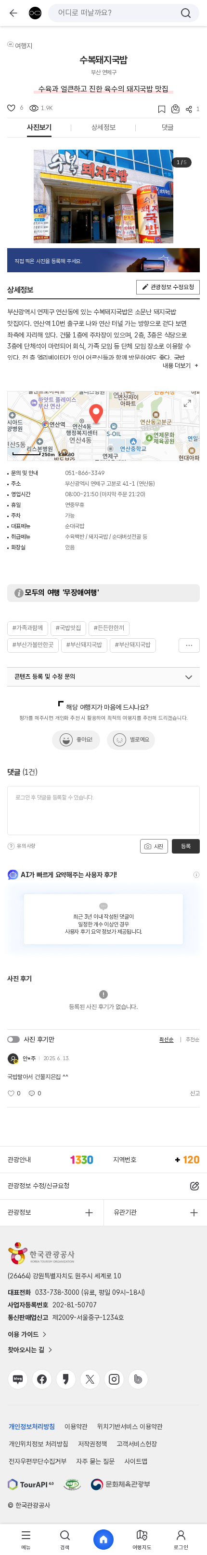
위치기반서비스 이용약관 (130, 1426)
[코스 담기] (172, 108)
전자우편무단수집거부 (37, 1461)
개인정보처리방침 (32, 1426)
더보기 (189, 645)
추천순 (193, 1040)
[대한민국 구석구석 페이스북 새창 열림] (42, 1379)
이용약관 (76, 1426)
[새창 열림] (31, 1484)
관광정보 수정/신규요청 (38, 1186)
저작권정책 (92, 1444)
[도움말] (11, 846)
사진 (158, 846)
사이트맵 (135, 1461)
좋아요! (84, 739)
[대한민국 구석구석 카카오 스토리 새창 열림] (66, 1379)
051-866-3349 (84, 473)
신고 (195, 1093)
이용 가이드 (23, 1334)
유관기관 (125, 1212)
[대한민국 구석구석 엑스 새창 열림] (90, 1379)
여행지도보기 (187, 403)
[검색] (186, 13)
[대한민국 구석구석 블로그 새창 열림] (18, 1379)
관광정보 (19, 1212)
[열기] (189, 677)
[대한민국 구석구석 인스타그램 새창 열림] (114, 1379)
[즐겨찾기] (158, 109)
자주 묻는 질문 (95, 1461)
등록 (185, 846)
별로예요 (139, 739)
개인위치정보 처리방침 (38, 1444)
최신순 (166, 1040)
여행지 (23, 46)
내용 (176, 365)
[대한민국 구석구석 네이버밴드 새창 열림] (138, 1379)
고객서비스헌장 (136, 1444)
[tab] (26, 1539)
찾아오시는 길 (26, 1350)
